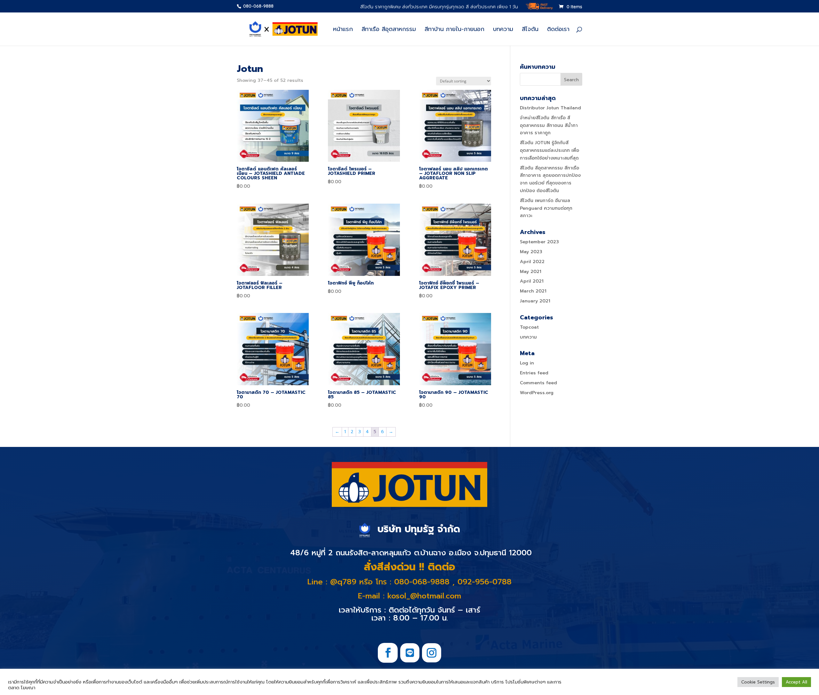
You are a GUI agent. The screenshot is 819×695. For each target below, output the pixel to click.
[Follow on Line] (409, 652)
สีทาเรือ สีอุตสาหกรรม (389, 30)
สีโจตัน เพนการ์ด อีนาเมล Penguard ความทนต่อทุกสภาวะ (546, 208)
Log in (527, 363)
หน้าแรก (343, 30)
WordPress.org (536, 392)
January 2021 (535, 301)
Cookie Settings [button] (758, 682)
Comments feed (538, 382)
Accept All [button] (796, 682)
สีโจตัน (530, 30)
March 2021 (533, 291)
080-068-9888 (258, 6)
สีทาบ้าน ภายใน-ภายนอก (454, 30)
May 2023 (531, 251)
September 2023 (539, 241)
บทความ (503, 30)
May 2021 (530, 271)
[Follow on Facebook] (388, 653)
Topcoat (529, 327)
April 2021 (532, 281)
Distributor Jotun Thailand (550, 108)
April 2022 (532, 261)
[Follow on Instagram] (431, 652)
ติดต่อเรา (558, 30)
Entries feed (534, 373)
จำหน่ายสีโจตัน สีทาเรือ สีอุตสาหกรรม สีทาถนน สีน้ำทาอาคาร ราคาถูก (549, 125)
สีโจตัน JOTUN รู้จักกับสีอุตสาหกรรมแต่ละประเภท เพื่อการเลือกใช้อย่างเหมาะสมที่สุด (549, 150)
